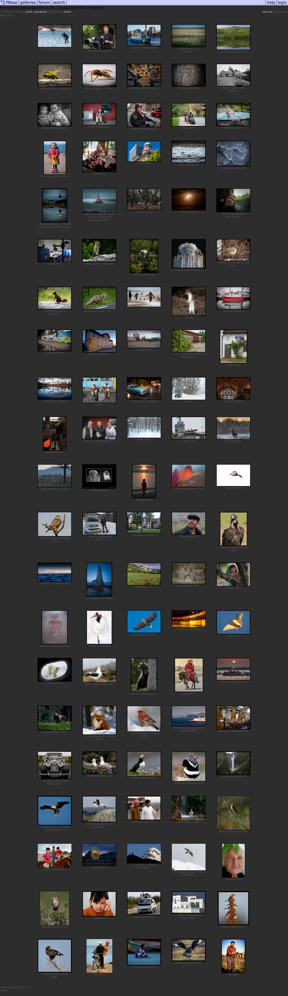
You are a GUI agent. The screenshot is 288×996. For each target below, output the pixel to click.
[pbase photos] (9, 5)
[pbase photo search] (58, 5)
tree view (267, 11)
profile (29, 11)
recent (67, 11)
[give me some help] (271, 5)
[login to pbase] (282, 5)
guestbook (41, 11)
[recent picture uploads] (28, 5)
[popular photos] (166, 5)
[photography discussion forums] (44, 5)
